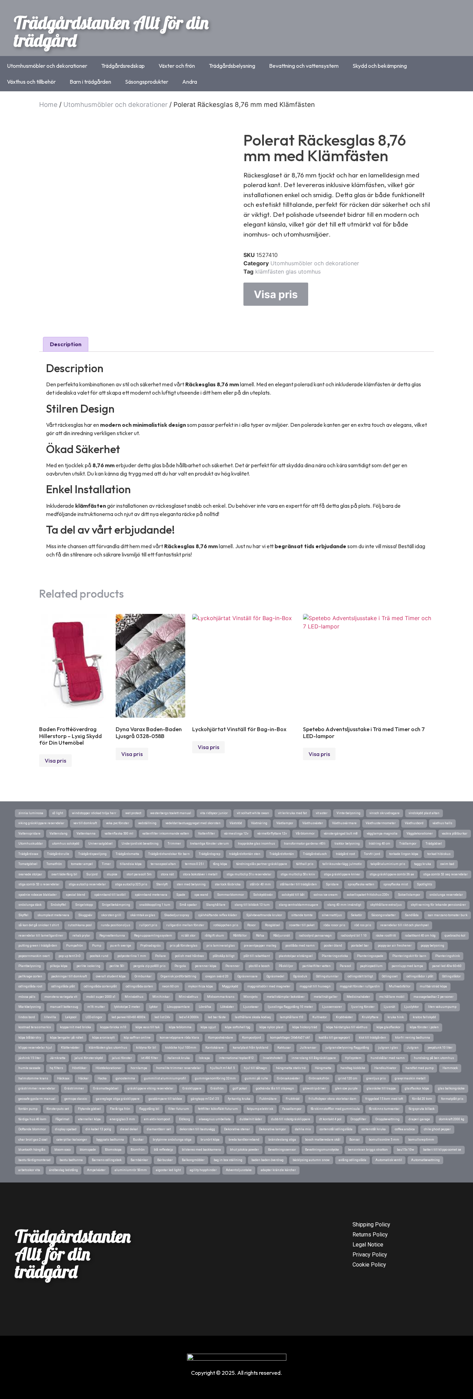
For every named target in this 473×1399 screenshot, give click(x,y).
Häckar (83, 1078)
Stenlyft (162, 884)
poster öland (333, 945)
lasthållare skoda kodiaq (253, 1017)
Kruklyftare (370, 1017)
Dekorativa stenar (237, 1129)
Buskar (138, 1139)
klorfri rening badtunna (412, 1037)
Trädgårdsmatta (127, 854)
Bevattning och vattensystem (304, 65)
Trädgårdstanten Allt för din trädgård (111, 31)
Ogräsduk (300, 976)
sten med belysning (191, 884)
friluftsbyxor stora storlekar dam (332, 1099)
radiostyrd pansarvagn (315, 935)
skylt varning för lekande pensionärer (438, 904)
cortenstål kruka (374, 1129)
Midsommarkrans (220, 996)
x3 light (57, 813)
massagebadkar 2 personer (433, 996)
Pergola (180, 966)
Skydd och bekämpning (379, 65)
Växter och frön (177, 65)
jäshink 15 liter (29, 1058)
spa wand (201, 894)
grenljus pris (376, 1078)
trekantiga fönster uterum (209, 843)
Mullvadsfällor (400, 986)
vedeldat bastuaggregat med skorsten (193, 823)
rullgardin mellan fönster (185, 925)
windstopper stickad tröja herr (94, 813)
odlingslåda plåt (63, 986)
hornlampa (139, 1068)
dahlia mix (303, 1129)
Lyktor (153, 1007)
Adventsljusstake (239, 1170)
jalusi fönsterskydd (88, 1058)
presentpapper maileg (260, 945)
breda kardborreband (244, 1139)
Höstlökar (79, 1068)
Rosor (251, 925)
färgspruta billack (422, 1109)
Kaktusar (284, 1047)
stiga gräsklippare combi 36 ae (391, 874)
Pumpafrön (74, 945)
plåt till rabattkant (256, 956)
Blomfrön (138, 1149)
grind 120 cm (347, 1078)
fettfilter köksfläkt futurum (218, 1109)
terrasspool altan (163, 864)
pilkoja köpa (59, 966)
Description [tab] (65, 344)
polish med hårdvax (189, 956)
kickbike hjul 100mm (180, 1047)
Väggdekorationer (420, 833)
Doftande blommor (32, 1129)
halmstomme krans (33, 1078)
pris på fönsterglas (183, 945)
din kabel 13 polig (98, 1129)
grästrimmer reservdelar (36, 1088)
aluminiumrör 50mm (131, 1170)
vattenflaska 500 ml (119, 833)
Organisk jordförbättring (178, 976)
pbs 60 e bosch (259, 966)
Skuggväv (85, 915)
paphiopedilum (371, 966)
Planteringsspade (370, 956)
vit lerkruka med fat (292, 813)
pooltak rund (99, 956)
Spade (180, 894)
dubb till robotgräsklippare (290, 1119)
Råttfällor (240, 935)
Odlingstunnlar (327, 976)
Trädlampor (408, 843)
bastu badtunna (71, 1160)
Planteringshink (447, 956)
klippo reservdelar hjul (35, 1047)
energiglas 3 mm (122, 1119)
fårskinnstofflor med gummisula (335, 1109)
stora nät (167, 874)
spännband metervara (151, 894)
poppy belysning (432, 945)
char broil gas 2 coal (32, 1139)
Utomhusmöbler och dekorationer (47, 65)
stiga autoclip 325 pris (131, 884)
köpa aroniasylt (103, 1037)
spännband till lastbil (110, 894)
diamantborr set (159, 1129)
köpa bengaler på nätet (66, 1037)
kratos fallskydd (424, 1017)
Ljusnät (389, 1007)
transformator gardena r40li (304, 843)
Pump (96, 945)
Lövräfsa (205, 1007)
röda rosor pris (334, 925)
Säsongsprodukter (146, 81)
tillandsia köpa (131, 864)
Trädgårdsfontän (281, 854)
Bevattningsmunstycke (322, 1149)
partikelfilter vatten (316, 966)
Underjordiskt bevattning (140, 843)
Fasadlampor (292, 1109)
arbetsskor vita (29, 1170)
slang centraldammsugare (298, 904)
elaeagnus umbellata (215, 1119)
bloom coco (62, 1149)
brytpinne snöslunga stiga (172, 1139)
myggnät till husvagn (315, 986)
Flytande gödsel (89, 1109)
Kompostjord (251, 1037)
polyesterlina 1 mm (131, 956)
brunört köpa (210, 1139)
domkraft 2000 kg (451, 1119)
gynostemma (125, 1078)
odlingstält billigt (360, 976)
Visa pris (276, 294)
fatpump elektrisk (260, 1109)
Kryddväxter (344, 1017)
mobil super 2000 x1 (101, 996)
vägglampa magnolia (382, 833)
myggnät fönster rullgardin (360, 986)
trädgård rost (345, 854)
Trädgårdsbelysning (232, 65)
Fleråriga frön (120, 1109)
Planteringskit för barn (409, 956)
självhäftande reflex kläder (217, 915)
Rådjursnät (281, 935)
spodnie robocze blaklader (37, 894)
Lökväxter (227, 1007)
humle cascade (29, 1068)
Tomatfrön (54, 864)
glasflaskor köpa (417, 1088)
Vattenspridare (29, 833)
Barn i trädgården (90, 81)
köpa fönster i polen (424, 1027)
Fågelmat (62, 1119)
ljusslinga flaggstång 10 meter (290, 1007)
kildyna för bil (146, 1047)
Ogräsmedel (275, 976)
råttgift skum (214, 935)
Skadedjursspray (176, 915)
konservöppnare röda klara (179, 1037)
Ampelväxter (96, 1170)
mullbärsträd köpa (433, 986)
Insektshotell (273, 1058)
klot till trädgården (372, 1037)
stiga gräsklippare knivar (342, 874)
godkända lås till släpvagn (275, 1088)
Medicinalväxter (358, 996)
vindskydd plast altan (424, 813)
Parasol (345, 966)
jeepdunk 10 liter (440, 1047)
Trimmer (174, 843)
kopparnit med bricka (75, 1027)
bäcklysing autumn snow (311, 1160)
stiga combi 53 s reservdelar (39, 884)
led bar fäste (217, 1017)
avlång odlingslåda (352, 1160)
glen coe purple (346, 1088)
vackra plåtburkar (454, 833)
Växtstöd (236, 823)
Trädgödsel (434, 843)
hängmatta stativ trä (291, 1068)
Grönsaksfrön (319, 1078)
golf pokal (240, 1088)
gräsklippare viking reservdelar (150, 1088)
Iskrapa (204, 1058)
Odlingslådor (451, 976)
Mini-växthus (188, 996)
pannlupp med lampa (407, 966)
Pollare (160, 956)
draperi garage (419, 1119)
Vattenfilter (206, 833)
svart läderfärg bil (64, 874)
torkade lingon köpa (403, 854)
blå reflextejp (163, 1149)
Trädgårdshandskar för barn (169, 854)
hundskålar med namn (388, 1058)
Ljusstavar (251, 1007)
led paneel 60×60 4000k (128, 1017)
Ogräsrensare (248, 976)
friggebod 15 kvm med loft (384, 1099)
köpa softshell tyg (237, 1027)
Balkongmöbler (193, 1160)
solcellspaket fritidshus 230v (368, 894)
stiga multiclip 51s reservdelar (248, 874)
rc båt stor (188, 935)
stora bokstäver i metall (200, 874)
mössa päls (26, 996)
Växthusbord (414, 823)
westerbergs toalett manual (170, 813)
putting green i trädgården (37, 945)
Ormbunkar (143, 976)
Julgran (413, 1047)
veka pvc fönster (117, 823)
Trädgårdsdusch (315, 854)
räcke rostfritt (386, 935)
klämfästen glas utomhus (288, 271)
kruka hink (395, 1017)
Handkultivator (385, 1068)
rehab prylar (81, 935)
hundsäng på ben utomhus (434, 1058)
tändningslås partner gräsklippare (261, 864)
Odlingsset (390, 976)
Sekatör (356, 915)
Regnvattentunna (112, 935)
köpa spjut (208, 1027)
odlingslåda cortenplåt (100, 986)
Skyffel (23, 915)
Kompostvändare (220, 1037)
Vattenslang (59, 833)
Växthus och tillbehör (31, 81)
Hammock (450, 1068)
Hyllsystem (353, 1058)
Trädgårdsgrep (209, 854)
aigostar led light (168, 1170)
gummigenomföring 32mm (215, 1078)
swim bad (447, 864)
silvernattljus (332, 915)
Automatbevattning (425, 1160)
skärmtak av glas (142, 915)
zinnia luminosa (30, 813)
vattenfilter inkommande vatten (165, 833)
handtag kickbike (352, 1068)
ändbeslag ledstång (63, 1170)
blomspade (88, 1149)
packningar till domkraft (69, 976)
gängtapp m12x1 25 (205, 1099)
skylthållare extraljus (386, 904)
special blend (75, 894)
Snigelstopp (84, 904)
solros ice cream (325, 894)
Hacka (102, 1078)
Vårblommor (305, 833)
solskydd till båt (293, 894)
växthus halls (442, 823)
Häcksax (63, 1078)
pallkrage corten (30, 976)
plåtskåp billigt (223, 956)
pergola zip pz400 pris (149, 966)
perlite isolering (88, 966)
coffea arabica (405, 1129)
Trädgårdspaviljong (92, 854)
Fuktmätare (268, 1099)
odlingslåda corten (139, 986)
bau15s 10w (405, 1149)
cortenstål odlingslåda (336, 1129)
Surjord (92, 874)
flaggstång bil (149, 1109)
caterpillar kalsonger (71, 1139)
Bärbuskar (165, 1160)
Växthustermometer (381, 823)
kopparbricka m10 (113, 1027)
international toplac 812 (236, 1058)
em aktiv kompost (157, 1119)
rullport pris (148, 925)
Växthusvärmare (344, 823)
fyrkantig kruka (239, 1099)
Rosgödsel (272, 925)
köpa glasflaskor (388, 1027)
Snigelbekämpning (116, 904)
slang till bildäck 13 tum (252, 904)
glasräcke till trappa (381, 1088)
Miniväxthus (134, 996)
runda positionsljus (115, 925)
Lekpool (71, 1017)
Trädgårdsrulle (58, 854)
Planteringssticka (335, 956)
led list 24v (162, 1017)
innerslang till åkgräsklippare (314, 1058)
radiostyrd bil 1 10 (354, 935)
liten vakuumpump (442, 1007)
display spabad (66, 1129)
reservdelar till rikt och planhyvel (404, 925)
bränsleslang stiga (282, 1139)
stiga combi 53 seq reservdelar (445, 874)
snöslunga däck (30, 904)
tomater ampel (82, 864)
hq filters (56, 1068)
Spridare (332, 884)
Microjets (250, 996)
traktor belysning (347, 843)
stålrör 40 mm (260, 884)
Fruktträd (293, 1099)
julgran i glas (388, 1047)
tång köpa (220, 864)
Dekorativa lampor (272, 1129)
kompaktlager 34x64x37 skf (290, 1037)
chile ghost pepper (437, 1129)
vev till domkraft (85, 823)
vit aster (322, 813)
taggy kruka (422, 864)
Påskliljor (286, 966)
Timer (106, 864)
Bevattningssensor (282, 1149)
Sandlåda (412, 915)
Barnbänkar (139, 1160)
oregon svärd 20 (217, 976)
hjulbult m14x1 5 (222, 1068)
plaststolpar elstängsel (296, 956)
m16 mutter (96, 1007)
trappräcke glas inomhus (256, 843)
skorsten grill (111, 915)
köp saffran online (137, 1037)
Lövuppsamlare (178, 1007)
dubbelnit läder (251, 1119)
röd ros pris (362, 925)
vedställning (147, 823)
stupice (112, 874)
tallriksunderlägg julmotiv (342, 864)
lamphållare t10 (291, 1017)
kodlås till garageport (334, 1037)
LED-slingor (94, 1017)
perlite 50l (116, 966)
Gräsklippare (192, 1088)
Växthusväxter (312, 823)
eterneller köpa (89, 1119)
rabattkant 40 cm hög (420, 935)
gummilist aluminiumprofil (165, 1078)
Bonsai (354, 1139)
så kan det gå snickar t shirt (38, 925)
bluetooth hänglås (31, 1149)
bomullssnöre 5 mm (384, 1139)
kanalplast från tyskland (250, 1047)
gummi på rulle (256, 1078)
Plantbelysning (29, 966)
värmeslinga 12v (236, 833)
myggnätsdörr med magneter (269, 986)
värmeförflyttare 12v (272, 833)
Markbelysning (29, 1007)
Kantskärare (214, 1047)
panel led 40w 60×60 (447, 966)
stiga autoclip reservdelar (87, 884)
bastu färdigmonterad (34, 1160)
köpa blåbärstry (29, 1037)
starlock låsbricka (228, 884)
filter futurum (178, 1109)
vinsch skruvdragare (384, 813)
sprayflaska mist (395, 884)
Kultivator (319, 1017)
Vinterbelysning (348, 813)
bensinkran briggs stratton (368, 1149)
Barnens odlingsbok (107, 1160)
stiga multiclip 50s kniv (297, 874)
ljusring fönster (363, 1007)
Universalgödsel (100, 843)
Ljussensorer (332, 1007)
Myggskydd (230, 986)
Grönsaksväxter (288, 1078)
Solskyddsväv (263, 894)
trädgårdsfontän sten (244, 854)
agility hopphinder (203, 1170)
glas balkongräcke (451, 1088)
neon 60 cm (170, 986)
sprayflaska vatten (361, 884)
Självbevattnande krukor (264, 915)
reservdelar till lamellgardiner (40, 935)
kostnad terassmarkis (34, 1027)
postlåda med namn (300, 945)
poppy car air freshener (395, 945)
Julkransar (308, 1047)
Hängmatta (323, 1068)
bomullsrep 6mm (421, 1139)
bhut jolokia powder (244, 1149)
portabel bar (360, 945)
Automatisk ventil (388, 1160)
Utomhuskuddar (30, 843)
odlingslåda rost (30, 986)
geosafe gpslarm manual (36, 1099)
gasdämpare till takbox (165, 1099)
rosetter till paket (301, 925)
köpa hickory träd (304, 1027)
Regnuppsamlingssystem (153, 935)
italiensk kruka (178, 1058)
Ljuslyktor (411, 1007)
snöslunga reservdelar (446, 894)
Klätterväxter (70, 1047)
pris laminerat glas (220, 945)
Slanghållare (215, 904)
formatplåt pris (452, 1099)
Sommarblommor (230, 894)
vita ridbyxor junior (214, 813)
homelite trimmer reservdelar (178, 1068)
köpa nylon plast (271, 1027)
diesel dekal (129, 1129)
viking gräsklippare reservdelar (41, 823)
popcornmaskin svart (34, 956)
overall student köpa (111, 976)
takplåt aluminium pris (388, 864)
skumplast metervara (53, 915)
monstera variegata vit (60, 996)
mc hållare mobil (391, 996)
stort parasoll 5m (139, 874)
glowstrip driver (314, 1088)
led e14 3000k (189, 1017)
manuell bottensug (64, 1007)
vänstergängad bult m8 (341, 833)
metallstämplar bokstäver (286, 996)
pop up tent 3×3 (70, 956)
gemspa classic (75, 1099)
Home (48, 105)
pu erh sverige (120, 945)
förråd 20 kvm (422, 1099)
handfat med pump (419, 1068)
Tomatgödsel (27, 864)
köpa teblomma (180, 1027)
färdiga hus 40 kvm (32, 1119)
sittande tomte (302, 915)
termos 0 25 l (194, 864)
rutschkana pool (80, 925)
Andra (189, 81)
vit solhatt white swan (253, 813)
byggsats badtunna (110, 1139)
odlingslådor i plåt (420, 976)
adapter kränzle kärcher (278, 1170)
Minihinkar (161, 996)
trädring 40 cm (379, 843)
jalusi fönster (122, 1058)
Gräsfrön (217, 1088)
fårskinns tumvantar (384, 1109)
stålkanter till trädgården (298, 884)
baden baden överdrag (267, 1160)
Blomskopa (113, 1149)
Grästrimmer (74, 1088)
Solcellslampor (409, 894)
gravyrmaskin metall (410, 1078)
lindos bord (26, 1017)
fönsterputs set (57, 1109)
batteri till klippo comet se (442, 1149)
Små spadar (188, 904)
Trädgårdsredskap (123, 65)
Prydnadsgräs (150, 945)
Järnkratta (57, 1058)
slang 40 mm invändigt (344, 904)
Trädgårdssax (28, 854)
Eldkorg (184, 1119)
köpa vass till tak (147, 1027)
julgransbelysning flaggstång (347, 1047)
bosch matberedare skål (322, 1139)
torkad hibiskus (438, 854)
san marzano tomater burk (447, 915)
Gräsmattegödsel (105, 1088)
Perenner (232, 966)
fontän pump (27, 1109)
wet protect (133, 813)
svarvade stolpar (30, 874)
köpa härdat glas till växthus (346, 1027)
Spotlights (424, 884)
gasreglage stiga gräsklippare (118, 1099)
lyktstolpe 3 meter (127, 1007)
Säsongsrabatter (383, 915)
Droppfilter (358, 1119)
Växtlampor (284, 823)
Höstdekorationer (109, 1068)
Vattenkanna (86, 833)
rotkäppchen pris (225, 925)
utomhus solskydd (65, 843)
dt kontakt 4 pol (330, 1119)
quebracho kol (455, 935)
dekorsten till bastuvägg (197, 1129)
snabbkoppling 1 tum (154, 904)
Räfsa (260, 935)
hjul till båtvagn (255, 1068)
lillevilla (50, 1017)
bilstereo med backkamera (201, 1149)
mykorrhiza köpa (200, 986)
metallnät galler (326, 996)
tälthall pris (304, 864)
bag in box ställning (228, 1160)
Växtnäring (259, 823)
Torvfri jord (372, 854)
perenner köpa (205, 966)
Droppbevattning (387, 1119)
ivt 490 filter (149, 1058)
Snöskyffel (58, 904)
